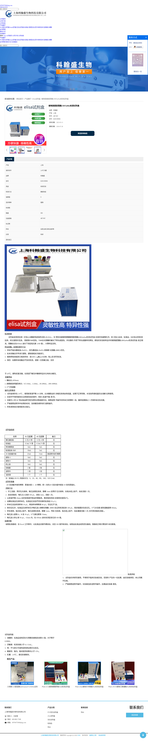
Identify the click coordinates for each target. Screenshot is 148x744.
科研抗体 (40, 27)
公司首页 (9, 35)
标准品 (26, 27)
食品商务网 (102, 735)
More (49, 727)
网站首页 (19, 99)
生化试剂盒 (20, 27)
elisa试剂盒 (13, 27)
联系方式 (8, 42)
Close (4, 35)
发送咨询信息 (82, 133)
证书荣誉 (3, 42)
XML (79, 735)
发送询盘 (134, 715)
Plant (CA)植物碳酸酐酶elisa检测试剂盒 (56, 687)
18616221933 (4, 7)
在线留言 (14, 42)
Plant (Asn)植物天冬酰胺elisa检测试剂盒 (89, 687)
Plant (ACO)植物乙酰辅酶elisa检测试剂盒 (122, 687)
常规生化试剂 (33, 27)
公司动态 (21, 35)
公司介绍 (15, 35)
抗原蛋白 (46, 27)
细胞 (50, 27)
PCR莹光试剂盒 (5, 27)
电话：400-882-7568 (14, 719)
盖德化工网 (92, 735)
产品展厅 (3, 38)
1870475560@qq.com (6, 5)
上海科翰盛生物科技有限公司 (50, 735)
